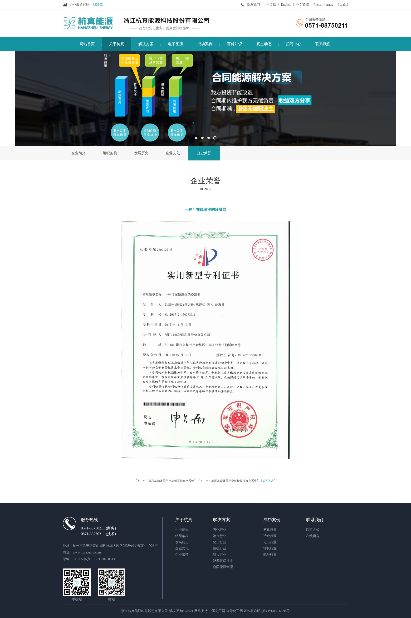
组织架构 (110, 153)
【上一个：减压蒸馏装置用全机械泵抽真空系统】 (165, 481)
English (286, 4)
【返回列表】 (268, 481)
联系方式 (312, 530)
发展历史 (141, 153)
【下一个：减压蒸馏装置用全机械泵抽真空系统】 (228, 481)
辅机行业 (219, 548)
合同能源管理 (223, 567)
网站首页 (87, 44)
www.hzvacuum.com (87, 552)
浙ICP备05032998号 (275, 611)
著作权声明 (252, 611)
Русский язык (323, 4)
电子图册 (175, 44)
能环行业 (270, 554)
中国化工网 (217, 611)
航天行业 (219, 554)
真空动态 (264, 44)
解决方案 (146, 44)
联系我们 (253, 4)
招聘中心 (293, 44)
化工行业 (219, 542)
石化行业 (219, 530)
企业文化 (173, 153)
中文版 (271, 4)
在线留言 (312, 536)
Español (343, 4)
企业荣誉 (204, 153)
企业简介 (78, 153)
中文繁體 (302, 4)
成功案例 (205, 44)
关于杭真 (116, 44)
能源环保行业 (223, 561)
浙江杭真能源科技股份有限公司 (144, 611)
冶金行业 (219, 536)
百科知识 (234, 44)
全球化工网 (234, 611)
